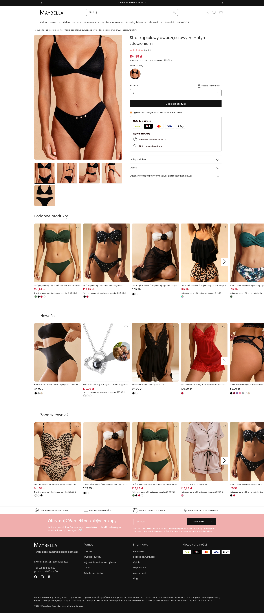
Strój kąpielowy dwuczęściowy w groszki (103, 285)
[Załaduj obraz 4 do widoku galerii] (111, 173)
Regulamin (139, 551)
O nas (87, 567)
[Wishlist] (214, 12)
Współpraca (139, 567)
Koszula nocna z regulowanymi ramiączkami (203, 384)
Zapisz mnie (197, 521)
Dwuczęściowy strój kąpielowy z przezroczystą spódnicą (155, 285)
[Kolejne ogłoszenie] (222, 3)
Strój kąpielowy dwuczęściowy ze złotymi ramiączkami (57, 285)
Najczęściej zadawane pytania (100, 562)
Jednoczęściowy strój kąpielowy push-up (55, 484)
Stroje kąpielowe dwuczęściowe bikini (118, 29)
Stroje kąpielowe (54, 29)
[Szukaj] (174, 12)
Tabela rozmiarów (210, 85)
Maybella (39, 29)
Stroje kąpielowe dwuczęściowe (80, 29)
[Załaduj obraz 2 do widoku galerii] (67, 173)
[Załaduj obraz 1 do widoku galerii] (44, 173)
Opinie (136, 562)
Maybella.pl (46, 606)
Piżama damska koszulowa (194, 484)
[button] (49, 22)
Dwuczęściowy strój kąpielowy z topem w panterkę (204, 285)
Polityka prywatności (144, 556)
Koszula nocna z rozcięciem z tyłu (148, 384)
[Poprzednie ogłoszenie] (41, 3)
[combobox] (132, 12)
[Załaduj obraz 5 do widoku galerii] (44, 195)
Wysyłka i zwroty (92, 556)
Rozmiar (134, 85)
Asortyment (139, 573)
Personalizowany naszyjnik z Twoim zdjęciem (105, 384)
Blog (135, 578)
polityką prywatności (159, 531)
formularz (101, 600)
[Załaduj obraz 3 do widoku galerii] (89, 173)
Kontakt (88, 551)
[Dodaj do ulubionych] (77, 227)
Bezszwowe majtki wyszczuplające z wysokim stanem (57, 384)
